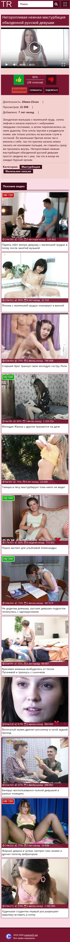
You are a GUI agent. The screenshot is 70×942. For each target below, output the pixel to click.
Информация (19, 90)
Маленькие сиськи (18, 171)
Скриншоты (36, 90)
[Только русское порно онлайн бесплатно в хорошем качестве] (6, 4)
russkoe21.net (31, 935)
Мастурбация (31, 166)
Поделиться (52, 90)
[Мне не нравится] (51, 80)
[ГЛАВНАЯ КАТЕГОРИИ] (65, 4)
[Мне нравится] (19, 80)
